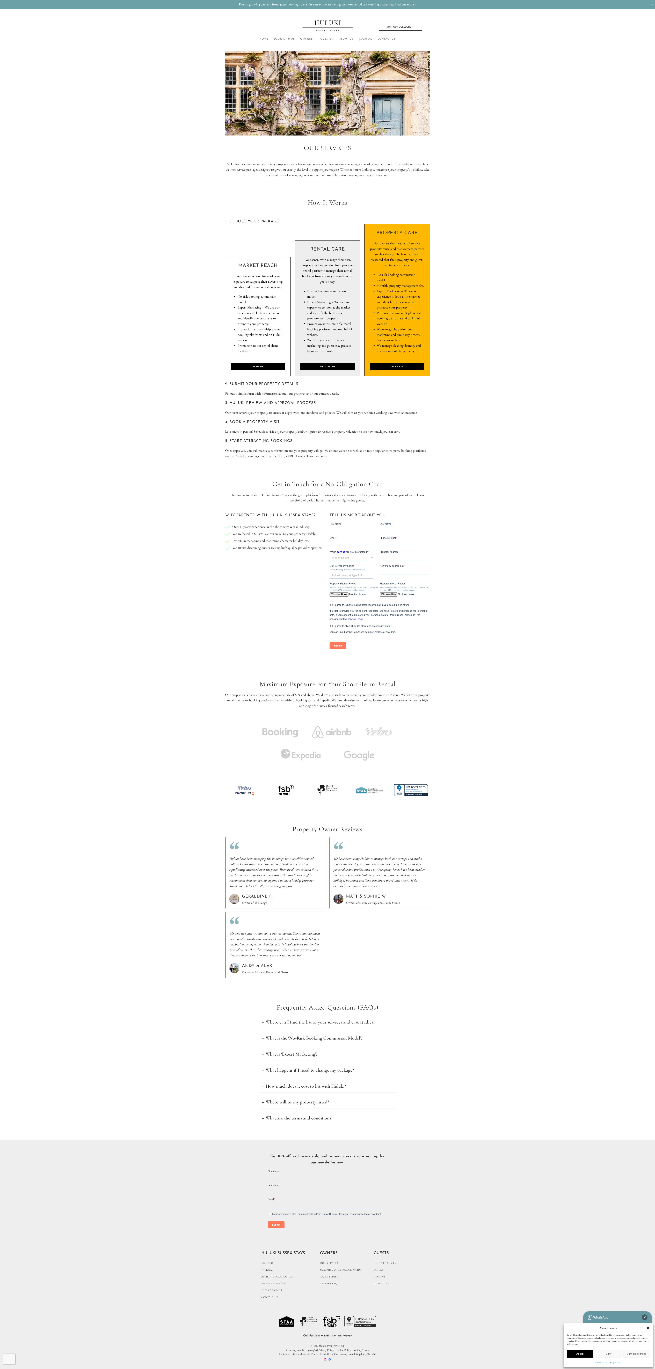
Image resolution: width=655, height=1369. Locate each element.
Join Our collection (400, 27)
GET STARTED (258, 367)
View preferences (636, 1353)
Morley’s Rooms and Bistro (271, 972)
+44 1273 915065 (342, 1335)
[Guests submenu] (333, 39)
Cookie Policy (601, 1362)
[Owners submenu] (314, 39)
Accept (580, 1353)
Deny (609, 1353)
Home (263, 39)
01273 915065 (322, 1335)
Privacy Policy (614, 1362)
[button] (648, 1328)
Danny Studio (391, 903)
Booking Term (360, 1350)
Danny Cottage (368, 903)
